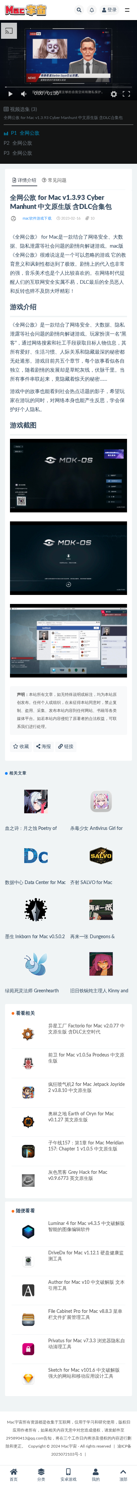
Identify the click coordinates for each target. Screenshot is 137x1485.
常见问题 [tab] (57, 180)
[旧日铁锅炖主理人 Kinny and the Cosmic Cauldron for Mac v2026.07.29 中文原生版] (101, 964)
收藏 (23, 746)
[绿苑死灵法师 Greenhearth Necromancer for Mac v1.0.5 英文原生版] (36, 964)
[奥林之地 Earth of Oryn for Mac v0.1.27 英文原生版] (28, 1122)
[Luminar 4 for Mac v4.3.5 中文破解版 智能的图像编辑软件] (28, 1232)
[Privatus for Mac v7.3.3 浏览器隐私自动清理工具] (28, 1349)
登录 (112, 10)
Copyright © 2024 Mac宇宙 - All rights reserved (69, 1446)
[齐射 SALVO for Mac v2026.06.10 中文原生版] (101, 855)
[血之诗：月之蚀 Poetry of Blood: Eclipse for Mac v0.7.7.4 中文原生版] (36, 801)
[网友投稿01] (14, 218)
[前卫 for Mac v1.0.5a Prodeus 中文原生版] (28, 1063)
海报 (45, 746)
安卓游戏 (68, 1479)
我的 (96, 1479)
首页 (14, 1479)
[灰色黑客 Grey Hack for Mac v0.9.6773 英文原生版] (28, 1180)
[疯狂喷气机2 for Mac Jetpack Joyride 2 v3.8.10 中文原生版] (28, 1093)
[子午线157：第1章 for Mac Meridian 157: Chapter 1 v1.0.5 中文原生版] (28, 1151)
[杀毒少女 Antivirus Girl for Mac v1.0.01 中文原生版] (101, 801)
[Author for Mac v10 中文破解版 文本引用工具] (28, 1290)
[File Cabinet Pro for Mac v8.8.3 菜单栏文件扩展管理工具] (28, 1320)
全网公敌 (25, 133)
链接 (68, 746)
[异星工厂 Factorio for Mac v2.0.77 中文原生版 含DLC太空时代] (28, 1034)
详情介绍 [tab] (27, 180)
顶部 (123, 1479)
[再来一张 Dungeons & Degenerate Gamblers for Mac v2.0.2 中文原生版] (101, 910)
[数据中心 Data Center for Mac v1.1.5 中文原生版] (36, 855)
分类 (41, 1479)
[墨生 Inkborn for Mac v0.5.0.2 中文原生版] (36, 910)
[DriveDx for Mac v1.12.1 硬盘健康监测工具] (28, 1261)
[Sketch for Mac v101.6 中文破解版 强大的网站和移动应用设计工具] (28, 1378)
